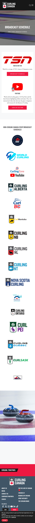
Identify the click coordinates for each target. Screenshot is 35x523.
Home (9, 31)
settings (14, 517)
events (13, 31)
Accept (4, 520)
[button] (32, 5)
